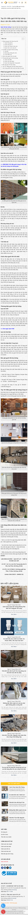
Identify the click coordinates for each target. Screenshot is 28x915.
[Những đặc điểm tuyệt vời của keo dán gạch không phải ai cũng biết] (14, 690)
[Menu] (2, 2)
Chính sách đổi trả (5, 849)
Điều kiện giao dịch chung (7, 853)
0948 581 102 (10, 900)
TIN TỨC (9, 6)
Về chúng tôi (4, 832)
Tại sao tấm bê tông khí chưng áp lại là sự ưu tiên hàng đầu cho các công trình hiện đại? (14, 768)
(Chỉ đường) (14, 889)
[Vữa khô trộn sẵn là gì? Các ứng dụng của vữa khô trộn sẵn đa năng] (14, 658)
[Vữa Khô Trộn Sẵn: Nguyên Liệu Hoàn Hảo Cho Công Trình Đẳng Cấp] (14, 723)
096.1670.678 (4, 861)
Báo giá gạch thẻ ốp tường (9, 64)
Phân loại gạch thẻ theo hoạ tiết (10, 41)
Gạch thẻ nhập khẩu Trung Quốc (12, 63)
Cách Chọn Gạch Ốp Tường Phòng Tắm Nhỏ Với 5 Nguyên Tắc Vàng (14, 607)
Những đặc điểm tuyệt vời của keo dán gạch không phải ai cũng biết (14, 704)
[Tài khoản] (22, 2)
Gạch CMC (11, 328)
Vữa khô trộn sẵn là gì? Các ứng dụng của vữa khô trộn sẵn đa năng (14, 671)
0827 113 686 (10, 891)
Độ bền (6, 51)
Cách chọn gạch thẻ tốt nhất (9, 56)
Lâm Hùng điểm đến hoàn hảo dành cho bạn (13, 68)
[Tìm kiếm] (19, 2)
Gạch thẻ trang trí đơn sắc (11, 46)
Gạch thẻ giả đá (8, 43)
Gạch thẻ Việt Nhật (9, 61)
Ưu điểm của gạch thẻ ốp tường (10, 49)
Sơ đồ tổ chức (4, 834)
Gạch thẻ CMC (8, 59)
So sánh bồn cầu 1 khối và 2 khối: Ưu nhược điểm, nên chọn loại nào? (14, 639)
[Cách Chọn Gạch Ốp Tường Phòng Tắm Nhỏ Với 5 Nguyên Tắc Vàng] (14, 594)
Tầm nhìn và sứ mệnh (6, 837)
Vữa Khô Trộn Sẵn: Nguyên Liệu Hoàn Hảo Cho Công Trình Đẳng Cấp (14, 736)
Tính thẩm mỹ (8, 54)
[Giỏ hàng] (25, 2)
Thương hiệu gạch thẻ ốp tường (10, 58)
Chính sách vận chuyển (6, 844)
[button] (22, 39)
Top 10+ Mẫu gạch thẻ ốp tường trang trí (12, 66)
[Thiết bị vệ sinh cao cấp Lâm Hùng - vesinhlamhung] (11, 2)
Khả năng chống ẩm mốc (11, 53)
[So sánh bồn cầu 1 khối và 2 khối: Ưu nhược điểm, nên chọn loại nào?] (14, 626)
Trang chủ (3, 6)
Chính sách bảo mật (6, 851)
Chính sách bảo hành (6, 846)
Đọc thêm (13, 614)
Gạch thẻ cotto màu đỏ (10, 48)
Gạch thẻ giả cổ (8, 44)
